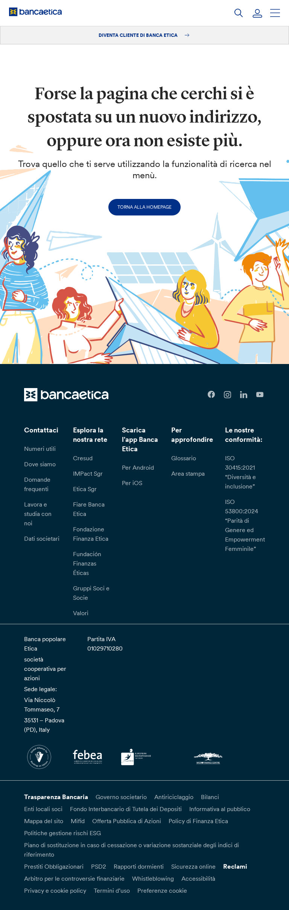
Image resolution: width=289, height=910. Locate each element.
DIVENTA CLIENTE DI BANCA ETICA (139, 35)
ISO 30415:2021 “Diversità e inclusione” (240, 472)
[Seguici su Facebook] (211, 394)
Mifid (78, 821)
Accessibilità (198, 878)
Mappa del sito (43, 821)
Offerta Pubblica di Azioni (126, 821)
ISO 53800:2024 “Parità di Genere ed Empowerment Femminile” (245, 525)
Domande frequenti (37, 484)
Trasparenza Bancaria (56, 797)
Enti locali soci (43, 809)
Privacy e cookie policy (55, 890)
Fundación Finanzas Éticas (87, 563)
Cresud (83, 458)
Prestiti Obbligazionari (54, 866)
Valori (80, 613)
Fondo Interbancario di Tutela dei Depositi (126, 809)
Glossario (183, 458)
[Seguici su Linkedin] (244, 394)
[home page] (35, 12)
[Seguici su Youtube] (260, 394)
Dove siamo (40, 464)
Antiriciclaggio (173, 797)
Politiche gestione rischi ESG (62, 833)
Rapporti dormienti (139, 866)
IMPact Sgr (88, 473)
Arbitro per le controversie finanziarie (74, 878)
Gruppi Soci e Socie (91, 592)
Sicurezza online (193, 866)
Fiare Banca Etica (89, 509)
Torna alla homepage (144, 207)
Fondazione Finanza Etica (90, 533)
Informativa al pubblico (219, 809)
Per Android (138, 467)
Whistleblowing (153, 878)
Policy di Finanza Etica (198, 821)
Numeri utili (40, 448)
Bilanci (210, 797)
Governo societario (121, 797)
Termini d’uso (112, 890)
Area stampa (188, 473)
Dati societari (41, 538)
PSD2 (98, 866)
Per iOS (132, 483)
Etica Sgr (85, 489)
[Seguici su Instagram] (227, 394)
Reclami (235, 866)
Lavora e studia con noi (38, 514)
